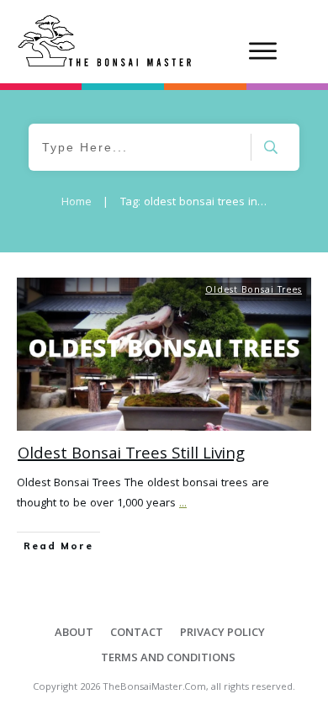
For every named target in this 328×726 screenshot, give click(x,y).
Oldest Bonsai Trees (253, 291)
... (183, 504)
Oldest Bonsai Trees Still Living (131, 455)
